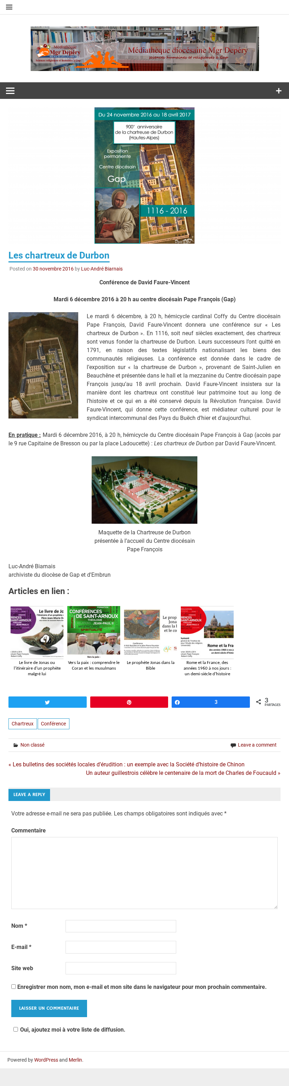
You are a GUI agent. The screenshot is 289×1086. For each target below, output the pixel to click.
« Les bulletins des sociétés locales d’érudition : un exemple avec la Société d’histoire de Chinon (126, 764)
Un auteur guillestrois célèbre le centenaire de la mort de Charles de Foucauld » (183, 773)
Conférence (53, 723)
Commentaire (28, 830)
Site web (22, 968)
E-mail (21, 947)
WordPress (46, 1060)
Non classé (32, 745)
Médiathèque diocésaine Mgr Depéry (144, 42)
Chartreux (22, 723)
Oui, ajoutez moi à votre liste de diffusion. (72, 1029)
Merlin (75, 1060)
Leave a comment (257, 745)
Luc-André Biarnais (102, 269)
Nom (19, 925)
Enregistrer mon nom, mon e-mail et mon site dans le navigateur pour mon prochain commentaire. (142, 987)
